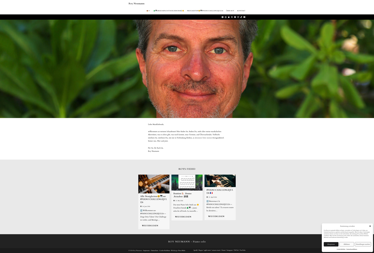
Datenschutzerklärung (351, 249)
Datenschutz (154, 250)
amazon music (216, 250)
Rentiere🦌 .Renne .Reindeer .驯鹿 (182, 195)
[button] (370, 226)
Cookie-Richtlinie (341, 249)
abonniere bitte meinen (209, 138)
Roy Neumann (136, 3)
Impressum (146, 250)
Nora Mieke (181, 250)
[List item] (222, 17)
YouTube (242, 250)
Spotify (196, 250)
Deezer (224, 250)
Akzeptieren (331, 244)
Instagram (230, 250)
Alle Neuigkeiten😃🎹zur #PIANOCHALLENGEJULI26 (153, 199)
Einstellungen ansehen (363, 244)
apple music (207, 250)
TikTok (236, 250)
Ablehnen (347, 244)
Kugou (201, 250)
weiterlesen (150, 225)
